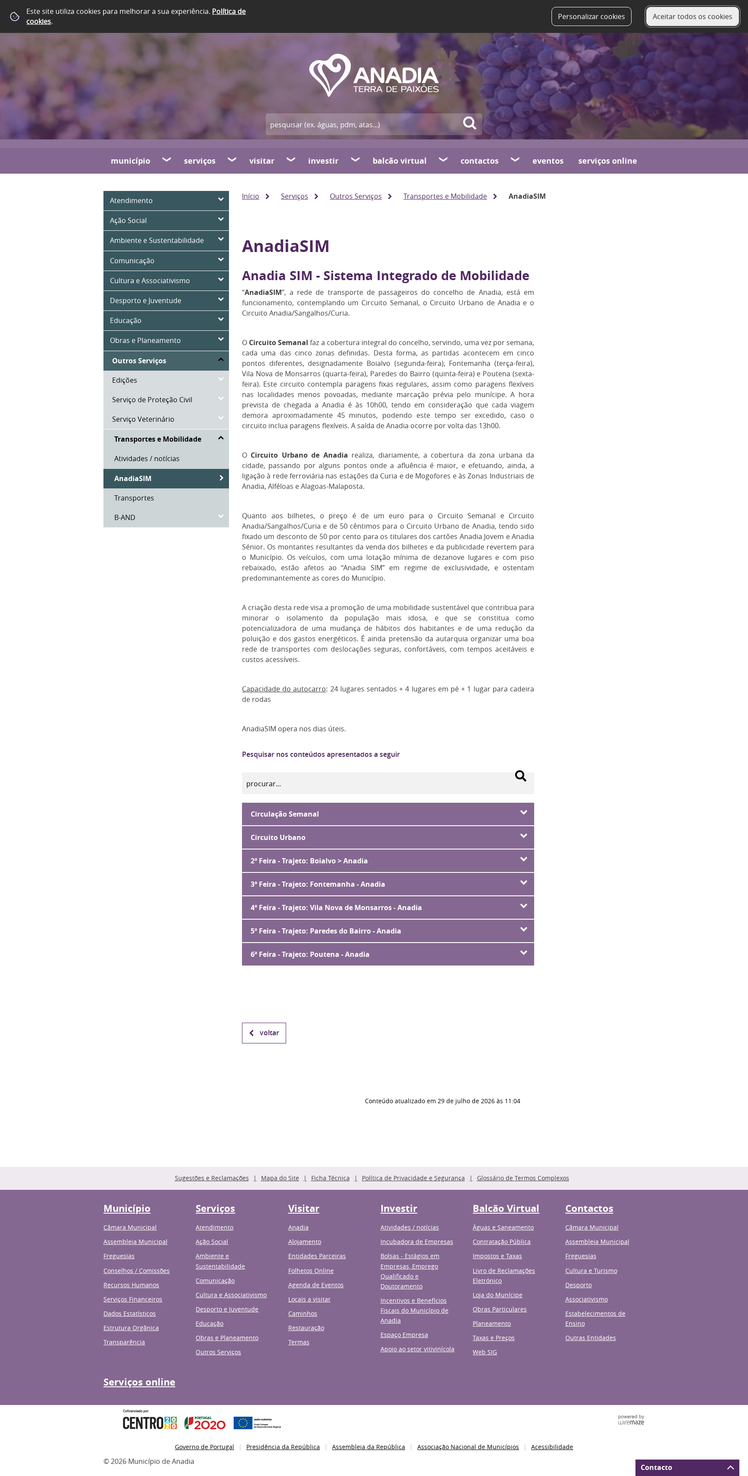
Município (130, 160)
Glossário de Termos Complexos (523, 1178)
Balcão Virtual (400, 160)
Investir (323, 160)
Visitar (261, 160)
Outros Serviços (356, 196)
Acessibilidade (552, 1447)
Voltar (269, 1032)
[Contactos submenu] (515, 160)
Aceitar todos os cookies (692, 16)
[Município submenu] (167, 160)
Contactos (480, 160)
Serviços (200, 160)
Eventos (548, 160)
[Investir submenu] (355, 160)
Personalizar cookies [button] (591, 16)
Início (250, 196)
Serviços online (607, 160)
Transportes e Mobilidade (445, 196)
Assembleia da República (368, 1447)
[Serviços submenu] (232, 160)
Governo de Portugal (204, 1447)
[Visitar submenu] (291, 160)
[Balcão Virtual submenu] (443, 160)
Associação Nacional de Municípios (468, 1447)
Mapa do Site (280, 1178)
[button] (388, 814)
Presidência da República (283, 1447)
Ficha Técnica (330, 1178)
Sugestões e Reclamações (212, 1178)
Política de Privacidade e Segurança (413, 1178)
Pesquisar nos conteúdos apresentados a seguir (321, 754)
